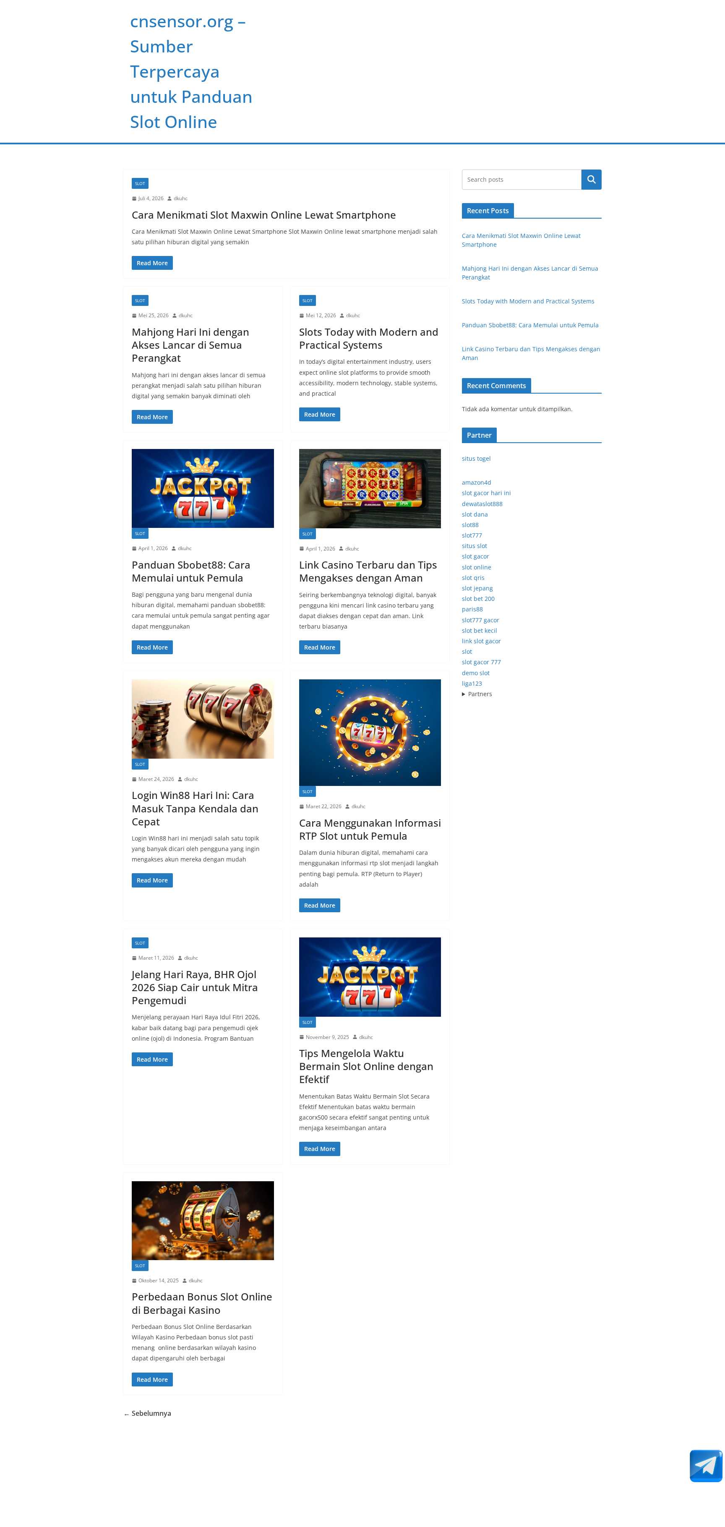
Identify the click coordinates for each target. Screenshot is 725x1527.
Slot (140, 183)
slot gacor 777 (481, 662)
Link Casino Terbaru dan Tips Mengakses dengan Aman (368, 571)
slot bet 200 (478, 599)
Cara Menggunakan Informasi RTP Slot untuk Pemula (370, 829)
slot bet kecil (479, 630)
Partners (480, 694)
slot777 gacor (480, 620)
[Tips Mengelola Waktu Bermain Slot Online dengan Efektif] (370, 976)
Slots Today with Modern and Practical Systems (368, 338)
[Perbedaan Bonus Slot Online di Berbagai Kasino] (203, 1220)
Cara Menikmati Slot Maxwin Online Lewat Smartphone (264, 215)
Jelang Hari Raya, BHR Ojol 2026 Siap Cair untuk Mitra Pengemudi (195, 987)
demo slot (476, 673)
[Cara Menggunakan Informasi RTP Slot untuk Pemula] (370, 732)
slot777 (472, 535)
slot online (476, 567)
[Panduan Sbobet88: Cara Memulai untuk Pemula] (203, 488)
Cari (591, 179)
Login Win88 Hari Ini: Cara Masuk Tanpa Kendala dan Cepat (195, 808)
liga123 (472, 683)
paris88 (472, 609)
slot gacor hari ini (486, 493)
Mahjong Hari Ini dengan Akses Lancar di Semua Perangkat (190, 345)
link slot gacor (481, 641)
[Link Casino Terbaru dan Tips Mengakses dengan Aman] (370, 488)
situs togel (476, 458)
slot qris (473, 578)
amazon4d (476, 482)
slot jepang (477, 588)
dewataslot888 (482, 504)
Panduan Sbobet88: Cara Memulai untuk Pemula (191, 571)
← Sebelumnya (147, 1413)
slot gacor (475, 556)
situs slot (474, 546)
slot (467, 651)
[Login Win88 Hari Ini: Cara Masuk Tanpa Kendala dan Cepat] (203, 718)
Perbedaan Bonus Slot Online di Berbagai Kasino (202, 1302)
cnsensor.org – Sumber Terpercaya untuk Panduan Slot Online (191, 71)
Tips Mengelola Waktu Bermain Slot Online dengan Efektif (366, 1066)
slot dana (475, 514)
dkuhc (181, 198)
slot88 (470, 525)
